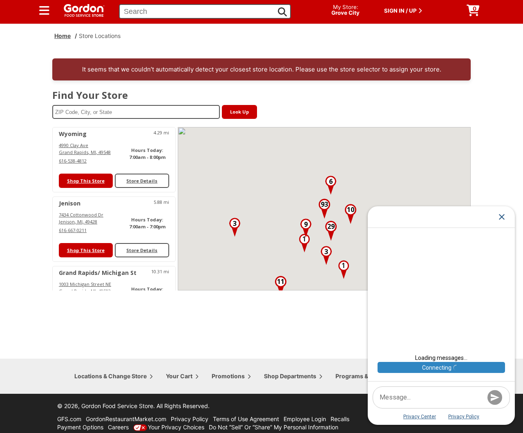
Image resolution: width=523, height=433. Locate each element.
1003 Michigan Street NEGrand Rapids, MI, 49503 (85, 287)
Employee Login (305, 418)
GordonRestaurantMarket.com (126, 418)
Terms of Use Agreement (246, 418)
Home (62, 35)
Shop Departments (290, 376)
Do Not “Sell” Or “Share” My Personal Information (273, 427)
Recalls (340, 418)
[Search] (282, 11)
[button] (304, 243)
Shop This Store (86, 181)
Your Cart (179, 376)
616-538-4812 (73, 161)
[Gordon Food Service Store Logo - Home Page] (80, 9)
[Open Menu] (44, 10)
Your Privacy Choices (176, 427)
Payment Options (80, 427)
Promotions (228, 376)
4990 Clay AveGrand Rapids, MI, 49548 (85, 148)
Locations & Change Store (110, 376)
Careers (118, 427)
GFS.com (69, 418)
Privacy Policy (189, 418)
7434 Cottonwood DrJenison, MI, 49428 (81, 218)
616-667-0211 (73, 230)
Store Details (141, 181)
